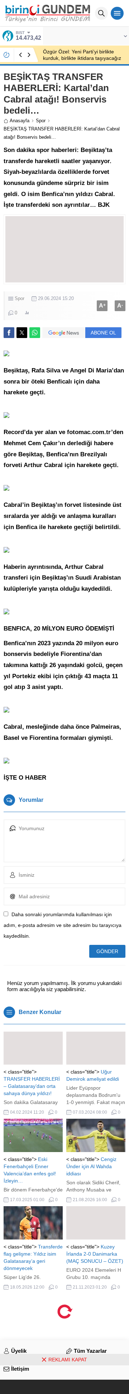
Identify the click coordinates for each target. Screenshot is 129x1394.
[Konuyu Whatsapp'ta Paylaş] (34, 332)
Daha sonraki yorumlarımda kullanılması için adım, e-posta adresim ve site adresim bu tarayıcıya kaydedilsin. (62, 925)
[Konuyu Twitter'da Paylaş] (21, 332)
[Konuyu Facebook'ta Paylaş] (9, 332)
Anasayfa (19, 120)
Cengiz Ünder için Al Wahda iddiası (91, 1166)
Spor (41, 120)
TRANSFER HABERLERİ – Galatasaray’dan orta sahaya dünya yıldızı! (32, 1086)
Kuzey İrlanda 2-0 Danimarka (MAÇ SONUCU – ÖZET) (94, 1254)
